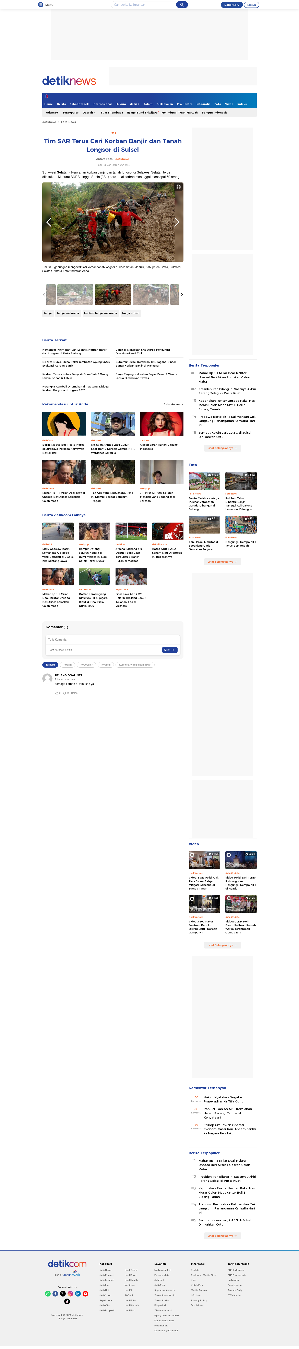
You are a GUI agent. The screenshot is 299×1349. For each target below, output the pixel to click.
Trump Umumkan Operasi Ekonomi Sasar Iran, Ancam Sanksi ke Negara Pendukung (230, 1129)
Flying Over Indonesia (166, 1315)
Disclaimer (197, 1305)
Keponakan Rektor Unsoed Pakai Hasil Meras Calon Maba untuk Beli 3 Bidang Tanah (227, 405)
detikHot (104, 1290)
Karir (193, 1280)
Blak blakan (165, 104)
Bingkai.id (160, 1305)
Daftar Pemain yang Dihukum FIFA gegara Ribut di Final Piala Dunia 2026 (93, 600)
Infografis (203, 104)
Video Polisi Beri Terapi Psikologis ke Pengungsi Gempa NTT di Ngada (240, 883)
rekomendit (161, 1325)
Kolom (148, 104)
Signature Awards (164, 1290)
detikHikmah (132, 1305)
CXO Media (234, 1295)
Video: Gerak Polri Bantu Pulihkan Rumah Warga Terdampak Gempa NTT (240, 927)
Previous (48, 222)
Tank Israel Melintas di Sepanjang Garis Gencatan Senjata (203, 545)
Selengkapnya (172, 404)
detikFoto (130, 1300)
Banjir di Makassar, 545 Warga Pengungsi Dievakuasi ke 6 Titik (143, 351)
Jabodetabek (79, 104)
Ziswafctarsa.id (163, 1310)
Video (229, 104)
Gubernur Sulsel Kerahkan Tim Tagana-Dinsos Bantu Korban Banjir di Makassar (146, 363)
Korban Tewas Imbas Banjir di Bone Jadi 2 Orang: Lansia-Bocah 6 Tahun (75, 375)
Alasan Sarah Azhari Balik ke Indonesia (159, 446)
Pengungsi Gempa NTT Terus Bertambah (240, 543)
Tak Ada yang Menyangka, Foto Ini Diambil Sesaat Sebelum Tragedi (112, 496)
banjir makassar (68, 313)
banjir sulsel (130, 313)
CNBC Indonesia (237, 1275)
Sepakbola (105, 1300)
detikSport (105, 1295)
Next (176, 222)
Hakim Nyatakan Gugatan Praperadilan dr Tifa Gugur (224, 1099)
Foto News (68, 121)
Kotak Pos (197, 1285)
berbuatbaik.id (162, 1270)
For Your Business (164, 1320)
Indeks (242, 104)
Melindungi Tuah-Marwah (180, 112)
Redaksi (195, 1270)
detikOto (104, 1305)
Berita (61, 104)
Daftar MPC (231, 4)
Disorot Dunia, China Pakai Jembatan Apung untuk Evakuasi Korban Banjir (76, 363)
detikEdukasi (106, 1275)
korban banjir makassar (100, 313)
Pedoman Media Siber (204, 1275)
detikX (134, 104)
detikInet (104, 1285)
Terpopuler (70, 112)
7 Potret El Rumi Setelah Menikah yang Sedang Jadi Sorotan (157, 496)
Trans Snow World (165, 1295)
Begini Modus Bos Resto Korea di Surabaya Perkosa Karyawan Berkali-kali (63, 448)
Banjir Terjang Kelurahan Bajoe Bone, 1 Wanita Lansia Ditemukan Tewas (146, 375)
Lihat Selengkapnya (220, 448)
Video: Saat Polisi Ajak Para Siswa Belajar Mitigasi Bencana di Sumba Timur (203, 883)
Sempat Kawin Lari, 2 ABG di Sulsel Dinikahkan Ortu (225, 435)
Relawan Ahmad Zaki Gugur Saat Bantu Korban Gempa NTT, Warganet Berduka (113, 448)
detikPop (130, 1310)
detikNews (49, 121)
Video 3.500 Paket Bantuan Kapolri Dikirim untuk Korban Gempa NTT (203, 927)
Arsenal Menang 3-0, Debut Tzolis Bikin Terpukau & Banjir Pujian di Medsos (129, 554)
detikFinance (106, 1280)
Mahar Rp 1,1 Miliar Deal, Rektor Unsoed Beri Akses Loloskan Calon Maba (63, 496)
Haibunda (233, 1280)
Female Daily (235, 1290)
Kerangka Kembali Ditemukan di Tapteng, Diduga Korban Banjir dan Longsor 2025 (75, 388)
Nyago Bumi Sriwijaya (142, 112)
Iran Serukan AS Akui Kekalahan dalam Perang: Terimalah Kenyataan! (228, 1113)
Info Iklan (196, 1295)
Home (48, 104)
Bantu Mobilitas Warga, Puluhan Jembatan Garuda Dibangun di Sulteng (204, 504)
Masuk (251, 4)
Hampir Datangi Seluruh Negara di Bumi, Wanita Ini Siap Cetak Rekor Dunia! (93, 554)
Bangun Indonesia (214, 112)
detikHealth (131, 1280)
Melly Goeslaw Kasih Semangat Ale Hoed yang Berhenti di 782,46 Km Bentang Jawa (58, 554)
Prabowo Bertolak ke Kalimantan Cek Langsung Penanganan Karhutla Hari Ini (227, 421)
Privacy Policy (199, 1300)
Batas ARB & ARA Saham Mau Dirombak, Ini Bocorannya (167, 552)
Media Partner (199, 1290)
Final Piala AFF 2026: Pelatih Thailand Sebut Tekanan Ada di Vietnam (131, 600)
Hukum (121, 104)
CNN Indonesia (236, 1270)
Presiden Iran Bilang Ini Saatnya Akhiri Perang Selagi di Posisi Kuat (227, 391)
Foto (217, 104)
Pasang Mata (161, 1275)
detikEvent (160, 1285)
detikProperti (107, 1310)
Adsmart (52, 112)
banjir (48, 313)
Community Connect (166, 1330)
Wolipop (130, 1285)
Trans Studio (161, 1300)
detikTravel (131, 1270)
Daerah (88, 112)
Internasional (102, 104)
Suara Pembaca (112, 112)
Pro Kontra (184, 104)
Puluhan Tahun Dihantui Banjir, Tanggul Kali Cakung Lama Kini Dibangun (238, 504)
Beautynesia (235, 1285)
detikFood (130, 1275)
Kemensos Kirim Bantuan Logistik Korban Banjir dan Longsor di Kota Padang (74, 351)
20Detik (129, 1295)
